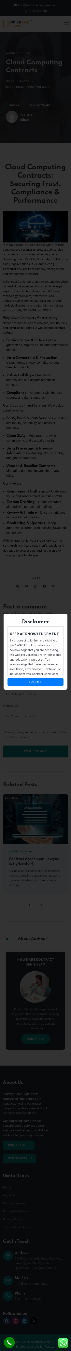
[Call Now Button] (9, 1342)
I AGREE (35, 682)
